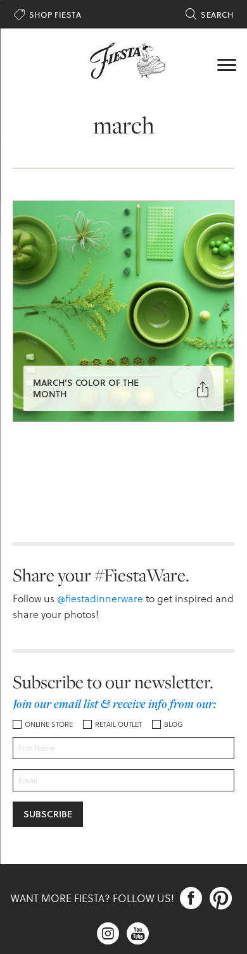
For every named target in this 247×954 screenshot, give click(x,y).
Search (209, 14)
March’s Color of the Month (86, 388)
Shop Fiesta (47, 14)
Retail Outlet (118, 724)
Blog (173, 724)
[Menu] (226, 63)
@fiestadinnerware (100, 598)
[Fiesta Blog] (123, 59)
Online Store (49, 724)
